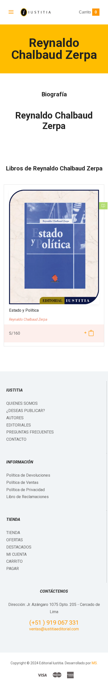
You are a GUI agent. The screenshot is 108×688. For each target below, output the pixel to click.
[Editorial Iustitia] (35, 12)
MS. (95, 663)
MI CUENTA (16, 554)
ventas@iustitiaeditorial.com (54, 629)
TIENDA (13, 532)
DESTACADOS (18, 547)
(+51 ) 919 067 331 (54, 622)
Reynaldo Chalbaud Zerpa (54, 120)
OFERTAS (14, 540)
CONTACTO (16, 439)
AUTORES (15, 417)
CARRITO (14, 561)
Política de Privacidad (25, 489)
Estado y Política (24, 310)
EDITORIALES (18, 425)
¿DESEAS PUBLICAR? (25, 410)
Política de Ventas (22, 482)
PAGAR (12, 568)
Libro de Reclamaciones (27, 496)
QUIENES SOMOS (22, 403)
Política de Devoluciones (28, 475)
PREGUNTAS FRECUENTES (30, 432)
